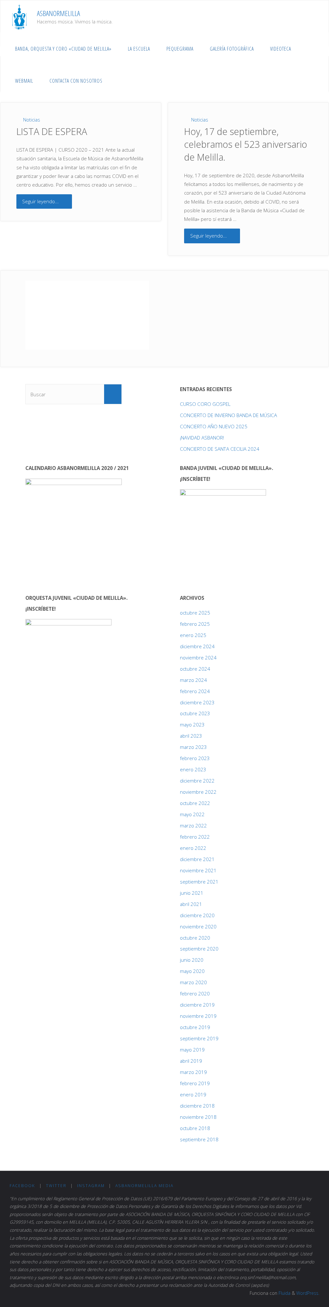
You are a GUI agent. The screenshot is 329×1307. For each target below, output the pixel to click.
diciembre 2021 (197, 859)
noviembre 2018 (198, 1117)
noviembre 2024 (198, 657)
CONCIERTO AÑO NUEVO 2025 (213, 426)
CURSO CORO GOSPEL (205, 404)
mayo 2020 (192, 971)
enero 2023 (193, 769)
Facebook (22, 1185)
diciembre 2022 (197, 780)
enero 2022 (193, 848)
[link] (117, 80)
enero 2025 (193, 635)
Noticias (31, 119)
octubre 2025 (195, 612)
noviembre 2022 (198, 792)
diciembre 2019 (197, 1004)
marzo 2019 (193, 1072)
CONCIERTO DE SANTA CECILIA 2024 (219, 449)
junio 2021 (191, 893)
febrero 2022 (195, 837)
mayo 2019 (192, 1049)
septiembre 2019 (199, 1038)
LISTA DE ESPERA (51, 131)
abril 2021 (191, 904)
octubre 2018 (195, 1128)
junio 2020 (191, 960)
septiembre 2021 (199, 881)
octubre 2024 (195, 669)
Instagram (91, 1185)
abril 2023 (191, 736)
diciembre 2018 (197, 1105)
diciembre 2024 (197, 646)
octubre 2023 (195, 713)
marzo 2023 (193, 747)
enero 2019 (193, 1094)
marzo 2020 (193, 982)
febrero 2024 (195, 691)
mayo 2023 (192, 724)
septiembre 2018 (199, 1139)
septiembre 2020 (199, 948)
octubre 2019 (195, 1027)
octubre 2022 (195, 803)
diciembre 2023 (197, 702)
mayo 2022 (192, 814)
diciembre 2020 (197, 915)
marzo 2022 (193, 825)
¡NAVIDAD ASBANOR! (202, 437)
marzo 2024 (193, 680)
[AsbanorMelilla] (19, 16)
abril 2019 (191, 1061)
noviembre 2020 (198, 926)
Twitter (56, 1185)
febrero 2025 (195, 624)
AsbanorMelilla (58, 13)
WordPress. (307, 1293)
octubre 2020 (195, 937)
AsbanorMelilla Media (144, 1185)
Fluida (283, 1293)
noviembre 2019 (198, 1016)
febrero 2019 (195, 1083)
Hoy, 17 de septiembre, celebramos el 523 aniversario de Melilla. (245, 144)
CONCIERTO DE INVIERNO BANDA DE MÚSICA (228, 415)
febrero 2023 (195, 758)
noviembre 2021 (198, 870)
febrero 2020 (195, 993)
